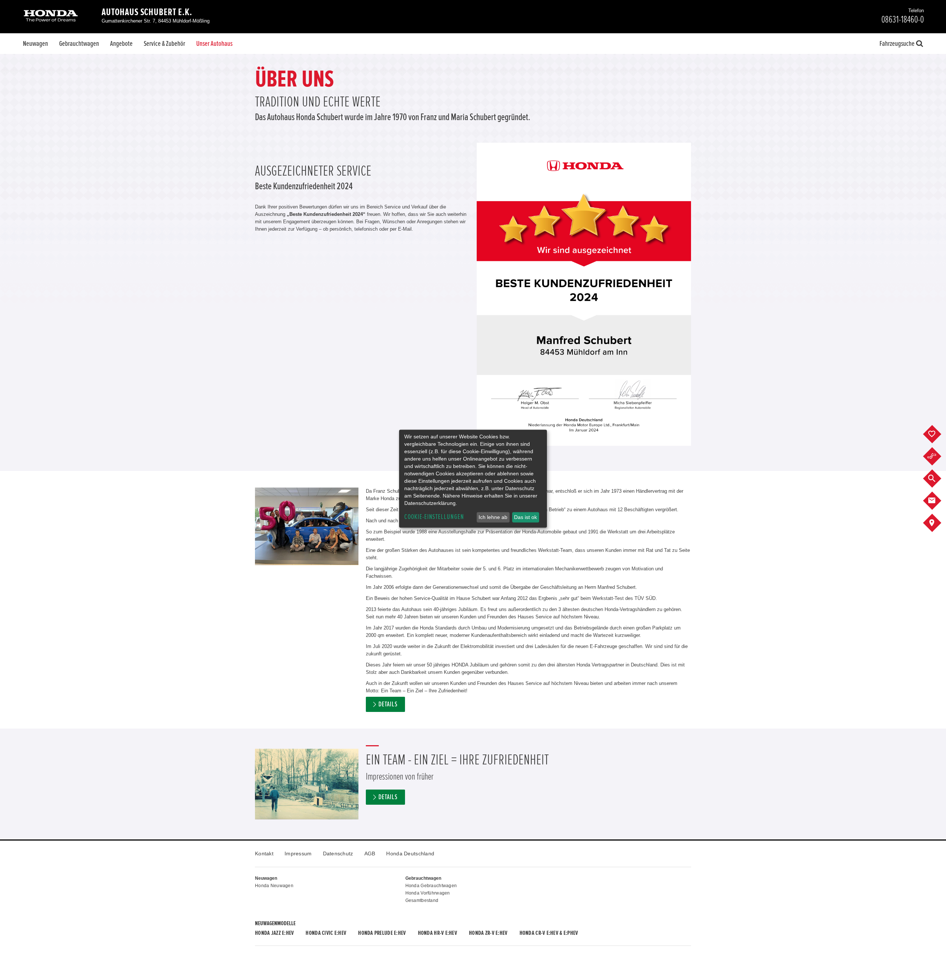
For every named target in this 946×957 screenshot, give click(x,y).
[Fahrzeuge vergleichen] (937, 456)
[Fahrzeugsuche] (937, 478)
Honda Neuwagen (274, 885)
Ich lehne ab (493, 517)
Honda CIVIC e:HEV (326, 933)
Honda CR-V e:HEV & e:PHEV (549, 933)
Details (388, 704)
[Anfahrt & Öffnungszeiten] (937, 523)
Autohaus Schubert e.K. (147, 12)
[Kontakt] (937, 501)
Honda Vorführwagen (427, 893)
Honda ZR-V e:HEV (488, 933)
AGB (369, 853)
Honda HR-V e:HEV (437, 933)
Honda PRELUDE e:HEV (382, 933)
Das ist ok (525, 517)
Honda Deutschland (410, 853)
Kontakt (264, 853)
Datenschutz (338, 853)
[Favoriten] (937, 434)
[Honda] (50, 16)
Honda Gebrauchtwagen (431, 885)
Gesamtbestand (422, 900)
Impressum (298, 853)
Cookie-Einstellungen (434, 516)
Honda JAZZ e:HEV (274, 933)
